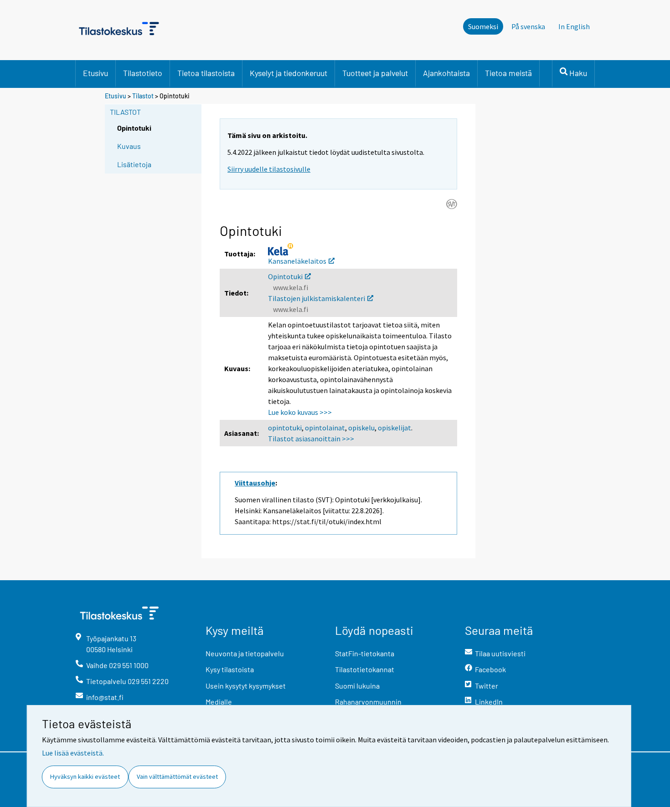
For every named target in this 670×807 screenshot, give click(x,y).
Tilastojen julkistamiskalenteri (316, 298)
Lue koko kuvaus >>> (300, 412)
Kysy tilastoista (230, 669)
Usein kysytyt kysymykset (246, 685)
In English (574, 26)
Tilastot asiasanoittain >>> (311, 438)
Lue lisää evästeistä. (73, 752)
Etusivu (95, 73)
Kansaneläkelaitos (297, 261)
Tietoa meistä (508, 73)
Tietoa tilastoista (206, 73)
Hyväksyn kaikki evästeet (85, 776)
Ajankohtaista (446, 73)
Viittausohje (255, 482)
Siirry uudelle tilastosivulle (268, 169)
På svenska (528, 26)
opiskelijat (394, 427)
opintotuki (285, 427)
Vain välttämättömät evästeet (177, 776)
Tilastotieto (142, 73)
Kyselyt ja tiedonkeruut (288, 73)
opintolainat (325, 427)
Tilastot (143, 96)
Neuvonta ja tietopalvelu (245, 653)
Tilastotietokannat (364, 669)
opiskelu (361, 427)
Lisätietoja (134, 164)
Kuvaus (129, 146)
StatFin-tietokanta (364, 653)
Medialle (219, 701)
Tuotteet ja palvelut (375, 73)
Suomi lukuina (357, 685)
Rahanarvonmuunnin (368, 701)
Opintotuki (285, 276)
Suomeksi (483, 26)
